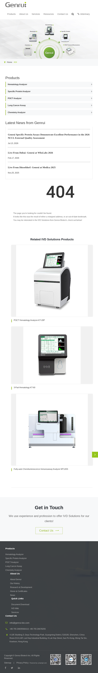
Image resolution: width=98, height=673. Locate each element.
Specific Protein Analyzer (19, 91)
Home (9, 62)
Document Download (20, 604)
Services (36, 14)
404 (15, 62)
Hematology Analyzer (17, 84)
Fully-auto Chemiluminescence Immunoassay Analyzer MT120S (41, 469)
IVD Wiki (15, 608)
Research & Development (21, 587)
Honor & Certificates (18, 591)
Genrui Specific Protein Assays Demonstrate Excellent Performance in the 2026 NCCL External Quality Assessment (49, 136)
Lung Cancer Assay (17, 105)
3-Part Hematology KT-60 (24, 387)
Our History (15, 583)
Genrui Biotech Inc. (23, 656)
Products (11, 14)
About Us (23, 14)
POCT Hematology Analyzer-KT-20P (29, 320)
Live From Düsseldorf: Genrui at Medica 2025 (32, 167)
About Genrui (15, 579)
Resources (49, 14)
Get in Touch (49, 507)
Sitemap (7, 663)
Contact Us (62, 14)
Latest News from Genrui (25, 123)
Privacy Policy (22, 663)
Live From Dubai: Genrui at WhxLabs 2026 (30, 152)
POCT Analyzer (15, 98)
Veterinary (84, 14)
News (12, 595)
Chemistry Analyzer (16, 112)
